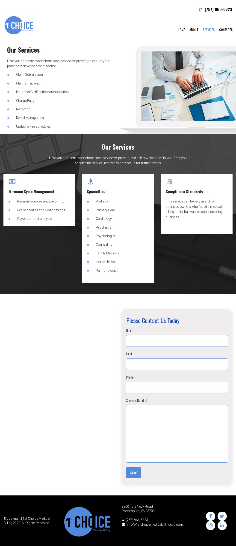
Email (129, 353)
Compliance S (177, 191)
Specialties (96, 191)
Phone (130, 377)
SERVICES (209, 29)
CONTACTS (226, 29)
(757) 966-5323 (218, 9)
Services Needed (136, 400)
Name (129, 330)
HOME (181, 29)
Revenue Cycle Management (31, 191)
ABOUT (193, 29)
